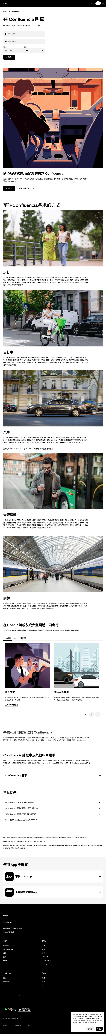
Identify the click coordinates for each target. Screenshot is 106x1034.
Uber (4, 3)
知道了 (99, 1029)
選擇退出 (90, 1029)
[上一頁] (91, 714)
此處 (100, 1020)
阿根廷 (5, 12)
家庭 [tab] (15, 638)
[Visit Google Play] (10, 1009)
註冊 (98, 3)
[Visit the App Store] (24, 1009)
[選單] (103, 3)
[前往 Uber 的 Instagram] (14, 995)
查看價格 (9, 57)
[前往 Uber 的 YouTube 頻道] (9, 995)
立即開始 (9, 188)
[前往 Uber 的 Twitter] (19, 995)
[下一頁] (98, 714)
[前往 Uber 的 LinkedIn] (4, 995)
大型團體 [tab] (8, 638)
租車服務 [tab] (23, 638)
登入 (92, 3)
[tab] (29, 637)
